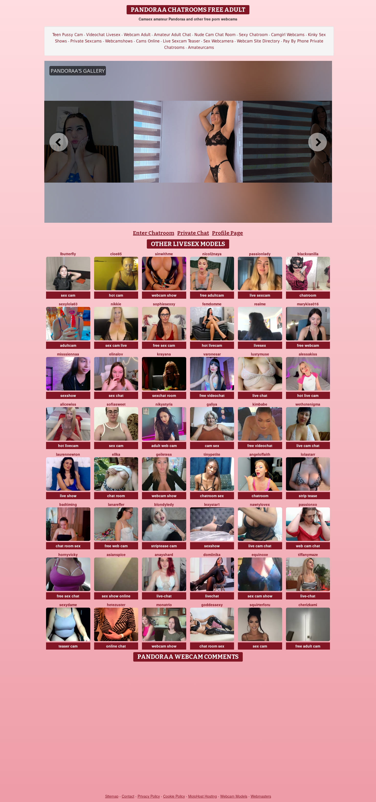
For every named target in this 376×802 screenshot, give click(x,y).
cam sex (212, 445)
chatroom (308, 295)
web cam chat (308, 545)
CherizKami (307, 604)
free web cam (116, 545)
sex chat (116, 395)
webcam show (164, 295)
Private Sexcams (86, 41)
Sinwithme (164, 253)
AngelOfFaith (259, 454)
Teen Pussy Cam (67, 34)
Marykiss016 (308, 303)
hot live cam (307, 395)
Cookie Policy (174, 796)
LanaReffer (116, 504)
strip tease (308, 495)
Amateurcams (201, 47)
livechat (212, 595)
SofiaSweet (116, 404)
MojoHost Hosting (202, 796)
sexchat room (164, 395)
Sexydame (68, 604)
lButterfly (68, 253)
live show (68, 495)
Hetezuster (116, 604)
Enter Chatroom (153, 233)
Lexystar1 (212, 504)
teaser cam (68, 646)
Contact (128, 796)
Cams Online (148, 41)
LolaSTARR (308, 454)
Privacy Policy (149, 796)
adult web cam (164, 445)
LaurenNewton (68, 454)
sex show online (116, 595)
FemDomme (212, 303)
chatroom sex (212, 495)
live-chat (164, 595)
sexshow (68, 395)
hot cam (116, 295)
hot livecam (212, 345)
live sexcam (260, 295)
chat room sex (68, 545)
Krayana (164, 354)
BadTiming (68, 504)
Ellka (116, 454)
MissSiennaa (68, 354)
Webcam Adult (137, 34)
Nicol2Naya (212, 253)
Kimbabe (259, 404)
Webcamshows (119, 41)
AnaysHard (164, 554)
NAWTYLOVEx (260, 504)
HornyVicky (68, 554)
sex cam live (116, 345)
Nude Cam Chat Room (215, 34)
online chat (116, 646)
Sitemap (111, 796)
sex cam (68, 295)
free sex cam (164, 345)
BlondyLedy (164, 504)
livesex (260, 345)
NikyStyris (164, 404)
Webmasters (261, 796)
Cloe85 (116, 253)
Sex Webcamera (218, 41)
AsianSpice (116, 554)
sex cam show (260, 595)
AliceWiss (68, 404)
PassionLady (260, 253)
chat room (116, 495)
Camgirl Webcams (288, 34)
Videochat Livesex (103, 34)
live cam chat (307, 445)
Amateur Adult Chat (172, 34)
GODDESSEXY (212, 604)
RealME (260, 303)
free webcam (308, 345)
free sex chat (68, 595)
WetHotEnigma (307, 404)
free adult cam (307, 646)
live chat (259, 395)
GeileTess (164, 454)
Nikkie (116, 303)
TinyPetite (212, 454)
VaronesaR (212, 354)
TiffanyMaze (308, 554)
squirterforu (260, 604)
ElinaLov (116, 354)
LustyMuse (260, 354)
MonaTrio (164, 604)
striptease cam (164, 545)
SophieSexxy (164, 303)
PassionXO (308, 504)
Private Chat (193, 233)
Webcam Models (233, 796)
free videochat (212, 395)
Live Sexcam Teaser (181, 41)
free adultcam (212, 295)
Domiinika (211, 554)
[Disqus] (188, 728)
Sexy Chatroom (253, 34)
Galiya (212, 404)
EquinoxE (260, 554)
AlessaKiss (308, 354)
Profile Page (227, 233)
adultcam (68, 345)
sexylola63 (68, 303)
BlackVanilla (307, 253)
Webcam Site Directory (258, 41)
